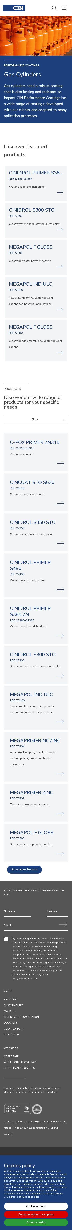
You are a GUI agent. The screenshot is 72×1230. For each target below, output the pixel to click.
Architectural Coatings (20, 1062)
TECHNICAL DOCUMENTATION (21, 1017)
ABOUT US (10, 999)
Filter (35, 419)
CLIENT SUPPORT (14, 1028)
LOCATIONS (11, 1022)
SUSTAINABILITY (13, 1005)
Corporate (11, 1056)
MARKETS (9, 1011)
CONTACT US (11, 1034)
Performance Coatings (19, 1068)
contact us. (51, 1092)
